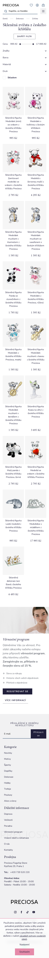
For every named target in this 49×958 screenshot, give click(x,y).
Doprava (8, 813)
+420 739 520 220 (20, 872)
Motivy (7, 758)
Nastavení (24, 944)
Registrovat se (17, 691)
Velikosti (8, 819)
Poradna (8, 825)
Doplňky (8, 770)
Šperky (7, 764)
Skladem (12, 77)
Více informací (15, 700)
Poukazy (8, 794)
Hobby (7, 782)
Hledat (6, 11)
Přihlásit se (38, 734)
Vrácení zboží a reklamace (16, 837)
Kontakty (8, 849)
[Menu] (43, 11)
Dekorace (8, 776)
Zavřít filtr (24, 36)
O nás (7, 843)
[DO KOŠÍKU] (13, 101)
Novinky (8, 752)
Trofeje (7, 788)
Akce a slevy (10, 800)
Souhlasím (24, 952)
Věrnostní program (13, 831)
